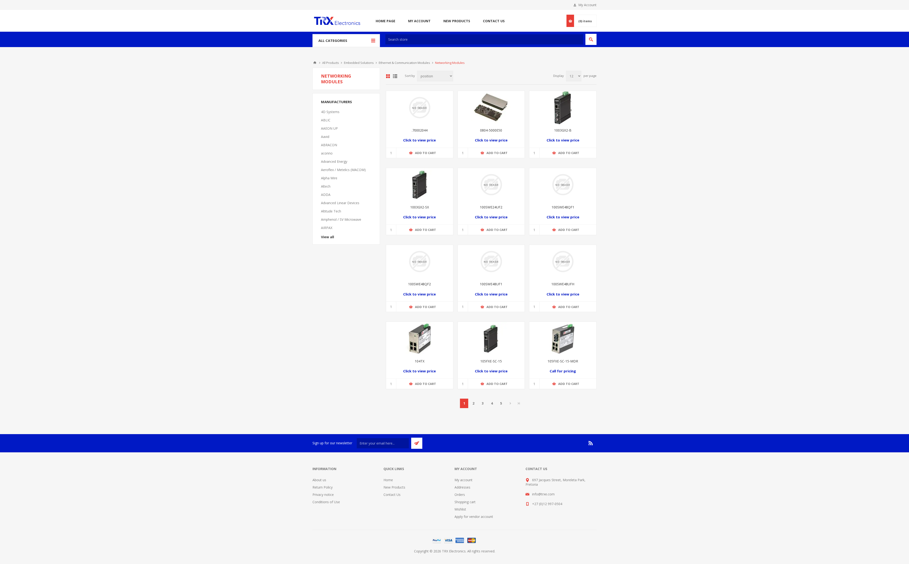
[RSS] (591, 443)
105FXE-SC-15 (491, 361)
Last (518, 403)
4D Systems (330, 112)
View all (327, 237)
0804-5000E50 (491, 130)
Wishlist (460, 509)
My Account (587, 5)
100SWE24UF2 (491, 207)
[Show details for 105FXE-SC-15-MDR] (562, 338)
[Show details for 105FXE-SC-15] (491, 338)
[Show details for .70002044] (419, 107)
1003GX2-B (562, 130)
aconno (327, 153)
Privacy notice (323, 494)
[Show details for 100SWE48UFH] (562, 261)
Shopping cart (465, 502)
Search (591, 39)
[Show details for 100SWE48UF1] (491, 261)
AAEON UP (329, 128)
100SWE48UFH (562, 284)
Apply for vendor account (473, 516)
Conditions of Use (326, 502)
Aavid (325, 136)
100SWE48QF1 (563, 207)
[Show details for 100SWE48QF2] (419, 261)
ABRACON (329, 145)
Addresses (462, 487)
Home (314, 62)
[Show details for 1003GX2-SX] (419, 184)
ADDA (325, 194)
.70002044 (420, 130)
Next (510, 403)
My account (463, 480)
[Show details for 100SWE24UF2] (491, 184)
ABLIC (325, 120)
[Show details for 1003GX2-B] (562, 107)
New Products (394, 487)
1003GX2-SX (419, 207)
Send (416, 443)
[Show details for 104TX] (419, 338)
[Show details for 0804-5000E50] (491, 107)
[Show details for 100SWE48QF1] (562, 184)
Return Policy (322, 487)
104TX (419, 361)
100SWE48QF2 (419, 284)
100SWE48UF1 (491, 284)
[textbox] (484, 39)
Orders (459, 494)
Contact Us (392, 494)
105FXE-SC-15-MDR (563, 361)
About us (319, 480)
